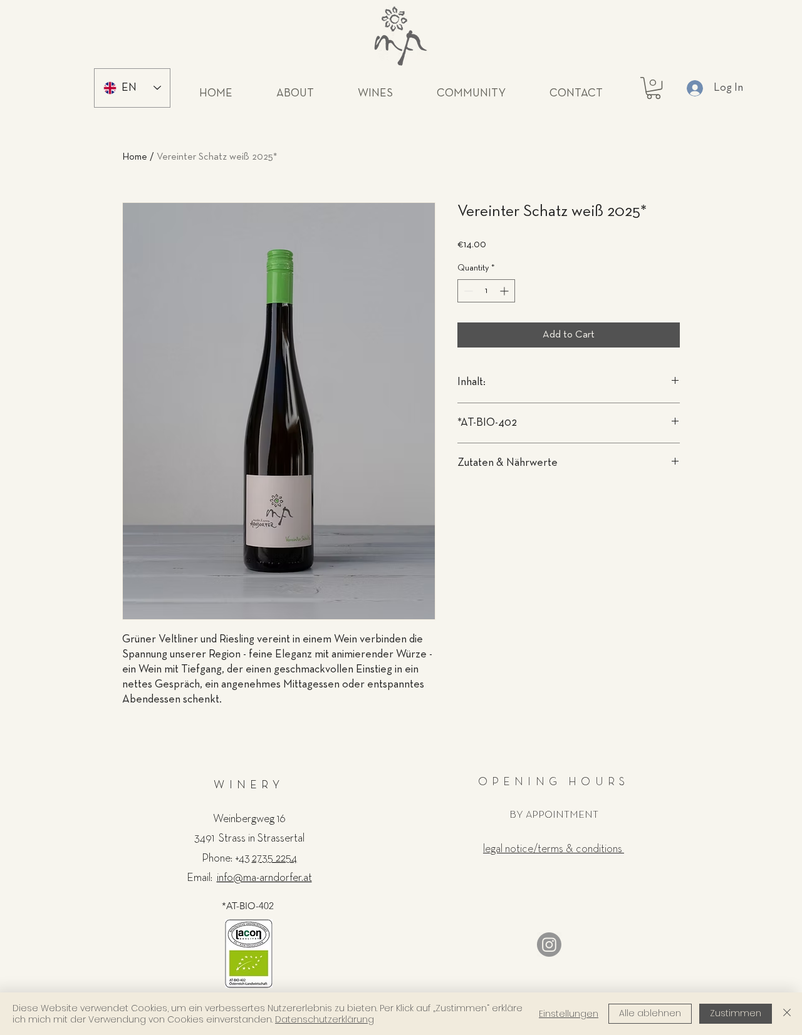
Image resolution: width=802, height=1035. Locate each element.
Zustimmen (735, 1013)
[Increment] (505, 291)
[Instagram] (549, 944)
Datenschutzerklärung (324, 1019)
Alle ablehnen (650, 1013)
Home (134, 157)
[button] (653, 88)
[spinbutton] (486, 291)
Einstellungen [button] (568, 1013)
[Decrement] (467, 291)
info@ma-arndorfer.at (264, 878)
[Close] (786, 1013)
